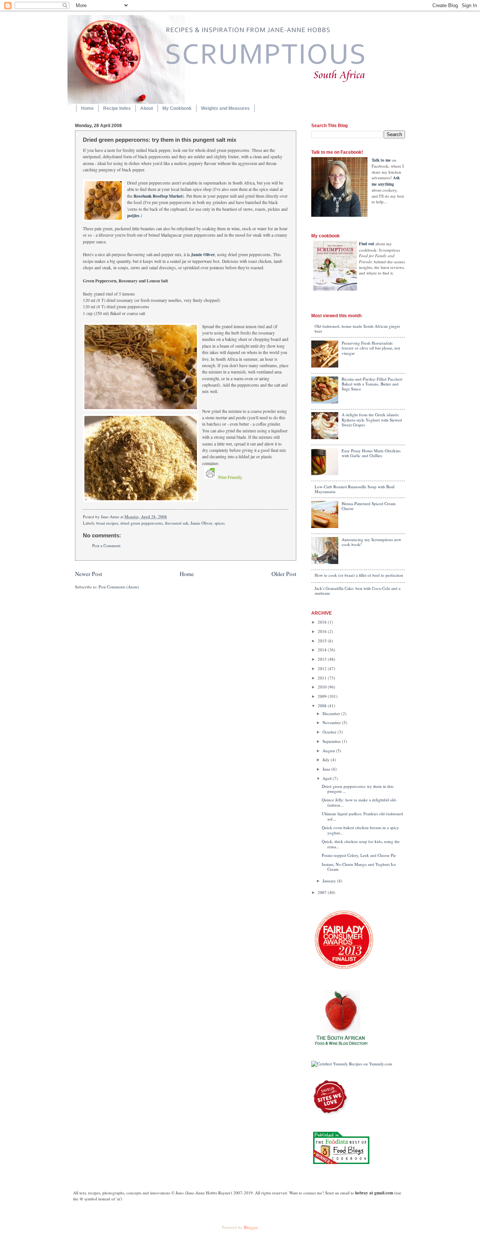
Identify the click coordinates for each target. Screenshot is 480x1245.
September (332, 741)
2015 (323, 641)
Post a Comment (106, 545)
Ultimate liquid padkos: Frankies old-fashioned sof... (362, 816)
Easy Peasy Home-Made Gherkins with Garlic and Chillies (371, 453)
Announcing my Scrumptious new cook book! (371, 542)
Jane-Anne (110, 516)
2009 (323, 696)
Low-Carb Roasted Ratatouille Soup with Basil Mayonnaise (354, 489)
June (327, 769)
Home (87, 108)
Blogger (250, 1227)
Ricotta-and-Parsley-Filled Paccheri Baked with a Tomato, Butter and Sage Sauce (372, 384)
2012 (323, 668)
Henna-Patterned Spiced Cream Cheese (369, 506)
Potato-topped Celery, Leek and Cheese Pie (359, 855)
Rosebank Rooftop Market (158, 196)
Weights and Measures (225, 108)
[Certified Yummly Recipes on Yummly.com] (351, 1063)
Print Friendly (230, 477)
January (329, 881)
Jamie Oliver (202, 254)
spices (219, 523)
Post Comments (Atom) (119, 587)
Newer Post (88, 574)
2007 (323, 892)
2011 (323, 678)
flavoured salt (176, 523)
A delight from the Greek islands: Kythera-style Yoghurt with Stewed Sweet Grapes (372, 420)
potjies (133, 215)
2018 (323, 622)
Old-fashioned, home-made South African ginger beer (357, 328)
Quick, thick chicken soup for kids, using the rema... (361, 843)
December (331, 713)
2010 (323, 687)
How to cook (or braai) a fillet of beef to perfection (359, 575)
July (326, 759)
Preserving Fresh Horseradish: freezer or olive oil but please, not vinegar (371, 348)
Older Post (284, 574)
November (332, 722)
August (329, 750)
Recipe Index (117, 108)
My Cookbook (177, 108)
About (146, 108)
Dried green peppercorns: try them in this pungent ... (357, 788)
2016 (323, 631)
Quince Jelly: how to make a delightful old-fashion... (359, 802)
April (327, 778)
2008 (323, 705)
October (330, 732)
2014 (323, 649)
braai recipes (107, 523)
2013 (323, 659)
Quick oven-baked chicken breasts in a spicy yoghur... (360, 830)
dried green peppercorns (141, 523)
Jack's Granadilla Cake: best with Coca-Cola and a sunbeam (357, 590)
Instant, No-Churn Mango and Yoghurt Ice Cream (359, 866)
